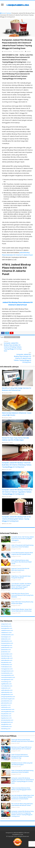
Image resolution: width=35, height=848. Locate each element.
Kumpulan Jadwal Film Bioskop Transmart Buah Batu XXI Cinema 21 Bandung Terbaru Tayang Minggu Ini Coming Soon (16, 465)
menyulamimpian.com (8, 677)
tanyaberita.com (6, 714)
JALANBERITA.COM (17, 834)
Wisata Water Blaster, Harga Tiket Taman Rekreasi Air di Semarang (21, 610)
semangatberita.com (7, 711)
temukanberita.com (7, 720)
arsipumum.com (6, 624)
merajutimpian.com (7, 679)
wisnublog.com (5, 729)
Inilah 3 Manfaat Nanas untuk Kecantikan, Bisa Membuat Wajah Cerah (21, 561)
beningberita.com (6, 628)
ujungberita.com (6, 724)
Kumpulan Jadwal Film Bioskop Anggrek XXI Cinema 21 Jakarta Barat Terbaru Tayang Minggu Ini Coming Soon (22, 780)
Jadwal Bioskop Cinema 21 (12, 337)
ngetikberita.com (6, 684)
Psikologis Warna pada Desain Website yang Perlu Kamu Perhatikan (22, 740)
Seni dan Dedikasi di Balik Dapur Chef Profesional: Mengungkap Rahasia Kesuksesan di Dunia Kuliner (22, 797)
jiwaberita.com (5, 652)
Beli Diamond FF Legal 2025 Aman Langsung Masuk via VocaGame (21, 748)
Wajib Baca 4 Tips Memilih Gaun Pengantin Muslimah (21, 577)
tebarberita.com (6, 716)
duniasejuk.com (6, 637)
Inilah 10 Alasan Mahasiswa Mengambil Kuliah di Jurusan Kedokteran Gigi (20, 756)
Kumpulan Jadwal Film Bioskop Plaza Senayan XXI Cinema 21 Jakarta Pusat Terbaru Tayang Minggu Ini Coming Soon (22, 357)
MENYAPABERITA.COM (20, 833)
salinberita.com (6, 707)
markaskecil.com (6, 667)
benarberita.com (6, 626)
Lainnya (8, 13)
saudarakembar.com (7, 709)
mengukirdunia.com (7, 671)
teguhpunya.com (6, 718)
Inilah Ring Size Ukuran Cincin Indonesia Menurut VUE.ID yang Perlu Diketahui (22, 595)
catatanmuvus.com (7, 630)
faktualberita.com (6, 641)
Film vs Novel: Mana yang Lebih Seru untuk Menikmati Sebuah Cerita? (22, 804)
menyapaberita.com (7, 675)
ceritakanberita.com (7, 635)
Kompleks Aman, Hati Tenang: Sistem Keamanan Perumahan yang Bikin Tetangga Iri (22, 538)
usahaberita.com (6, 726)
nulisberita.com (6, 688)
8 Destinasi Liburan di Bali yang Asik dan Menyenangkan (21, 763)
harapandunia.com (7, 643)
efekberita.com (6, 639)
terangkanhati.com (7, 722)
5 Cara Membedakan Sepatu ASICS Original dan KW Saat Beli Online (22, 553)
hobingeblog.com (6, 645)
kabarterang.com (6, 656)
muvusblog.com (6, 682)
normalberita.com (6, 686)
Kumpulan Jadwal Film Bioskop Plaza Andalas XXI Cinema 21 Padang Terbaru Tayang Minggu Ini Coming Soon (12, 346)
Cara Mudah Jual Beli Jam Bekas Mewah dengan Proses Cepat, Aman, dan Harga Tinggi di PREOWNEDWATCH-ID (21, 586)
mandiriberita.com (7, 673)
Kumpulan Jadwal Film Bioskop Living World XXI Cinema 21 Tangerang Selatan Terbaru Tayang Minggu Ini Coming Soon (22, 813)
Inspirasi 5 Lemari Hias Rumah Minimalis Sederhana (20, 569)
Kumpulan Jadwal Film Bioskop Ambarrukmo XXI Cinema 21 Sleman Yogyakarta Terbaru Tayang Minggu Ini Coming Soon (17, 492)
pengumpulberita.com (8, 696)
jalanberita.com (6, 650)
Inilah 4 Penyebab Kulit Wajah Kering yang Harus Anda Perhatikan (22, 546)
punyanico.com (6, 705)
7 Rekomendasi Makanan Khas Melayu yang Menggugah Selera (21, 789)
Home (3, 13)
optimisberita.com (6, 692)
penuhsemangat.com (7, 699)
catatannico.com (6, 632)
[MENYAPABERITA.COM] (17, 5)
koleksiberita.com (6, 664)
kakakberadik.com (7, 658)
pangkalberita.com (7, 694)
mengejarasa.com (7, 669)
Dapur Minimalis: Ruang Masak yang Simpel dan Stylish (22, 602)
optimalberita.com (7, 690)
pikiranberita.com (6, 703)
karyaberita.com (6, 662)
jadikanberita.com (6, 647)
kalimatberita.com (6, 660)
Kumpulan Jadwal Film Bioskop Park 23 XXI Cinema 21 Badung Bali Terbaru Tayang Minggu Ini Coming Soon (16, 519)
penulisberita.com (6, 701)
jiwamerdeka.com (6, 654)
